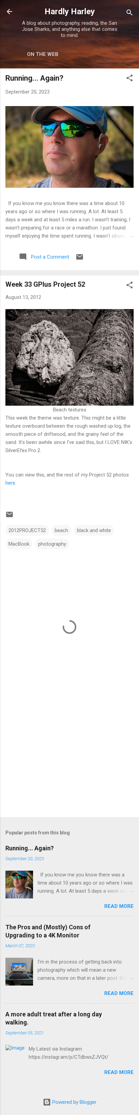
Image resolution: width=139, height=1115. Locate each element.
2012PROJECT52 (27, 530)
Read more (119, 906)
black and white (94, 530)
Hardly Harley (70, 11)
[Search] (130, 13)
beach (61, 530)
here (10, 483)
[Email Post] (80, 259)
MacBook (18, 544)
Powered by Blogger (73, 1102)
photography (52, 544)
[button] (130, 79)
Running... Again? (34, 78)
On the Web (42, 54)
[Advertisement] (69, 758)
